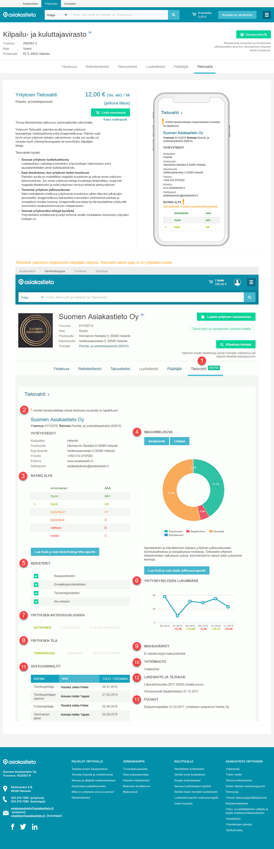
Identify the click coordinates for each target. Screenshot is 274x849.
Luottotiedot (155, 67)
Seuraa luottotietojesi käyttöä (192, 786)
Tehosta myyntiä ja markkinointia (92, 774)
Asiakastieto (30, 3)
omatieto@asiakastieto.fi (28, 815)
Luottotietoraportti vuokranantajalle (196, 797)
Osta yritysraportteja (136, 774)
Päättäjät (181, 67)
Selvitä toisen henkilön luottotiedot (195, 791)
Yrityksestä (232, 768)
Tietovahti (205, 67)
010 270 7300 (28, 801)
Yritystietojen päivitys (239, 824)
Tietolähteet (233, 818)
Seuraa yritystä (256, 34)
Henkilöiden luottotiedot (189, 768)
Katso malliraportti (115, 119)
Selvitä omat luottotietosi (189, 774)
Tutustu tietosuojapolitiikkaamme (246, 797)
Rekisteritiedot (97, 67)
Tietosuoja (232, 791)
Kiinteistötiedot (81, 797)
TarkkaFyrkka (234, 830)
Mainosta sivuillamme (136, 786)
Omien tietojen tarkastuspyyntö (245, 786)
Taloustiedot (127, 67)
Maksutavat (130, 791)
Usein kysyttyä (183, 803)
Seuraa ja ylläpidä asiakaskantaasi (93, 780)
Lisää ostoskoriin (114, 112)
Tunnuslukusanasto (135, 768)
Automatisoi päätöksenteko (89, 786)
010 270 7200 (27, 797)
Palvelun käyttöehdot (136, 780)
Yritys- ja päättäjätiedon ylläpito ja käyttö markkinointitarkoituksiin (247, 810)
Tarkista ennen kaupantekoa (90, 768)
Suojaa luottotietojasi (187, 780)
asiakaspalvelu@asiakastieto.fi (32, 808)
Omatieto (70, 3)
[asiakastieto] (24, 15)
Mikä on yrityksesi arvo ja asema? (93, 791)
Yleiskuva (69, 67)
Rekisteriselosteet (237, 803)
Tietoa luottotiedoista (239, 780)
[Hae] (174, 15)
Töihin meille (234, 774)
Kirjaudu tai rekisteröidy (237, 15)
